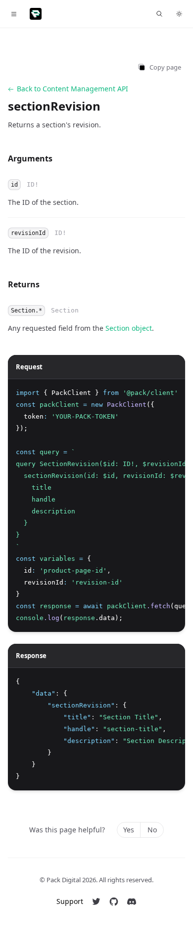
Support (69, 901)
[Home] (36, 14)
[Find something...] (159, 14)
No (152, 829)
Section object (128, 328)
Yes (128, 829)
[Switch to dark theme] (179, 14)
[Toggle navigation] (14, 14)
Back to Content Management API (72, 88)
